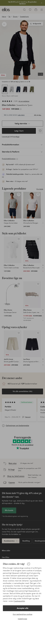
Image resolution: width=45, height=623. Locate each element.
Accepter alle (22, 608)
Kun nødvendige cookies (22, 614)
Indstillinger (22, 619)
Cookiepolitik (19, 601)
